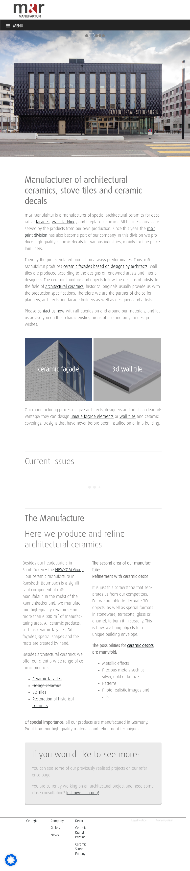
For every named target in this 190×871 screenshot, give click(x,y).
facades (42, 222)
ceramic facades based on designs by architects (105, 266)
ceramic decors (140, 645)
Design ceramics (46, 686)
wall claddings (64, 222)
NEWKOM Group (69, 570)
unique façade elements (92, 416)
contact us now (51, 311)
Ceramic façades (47, 679)
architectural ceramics (64, 286)
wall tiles (127, 416)
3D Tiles (39, 692)
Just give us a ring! (82, 793)
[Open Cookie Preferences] (11, 865)
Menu (18, 26)
